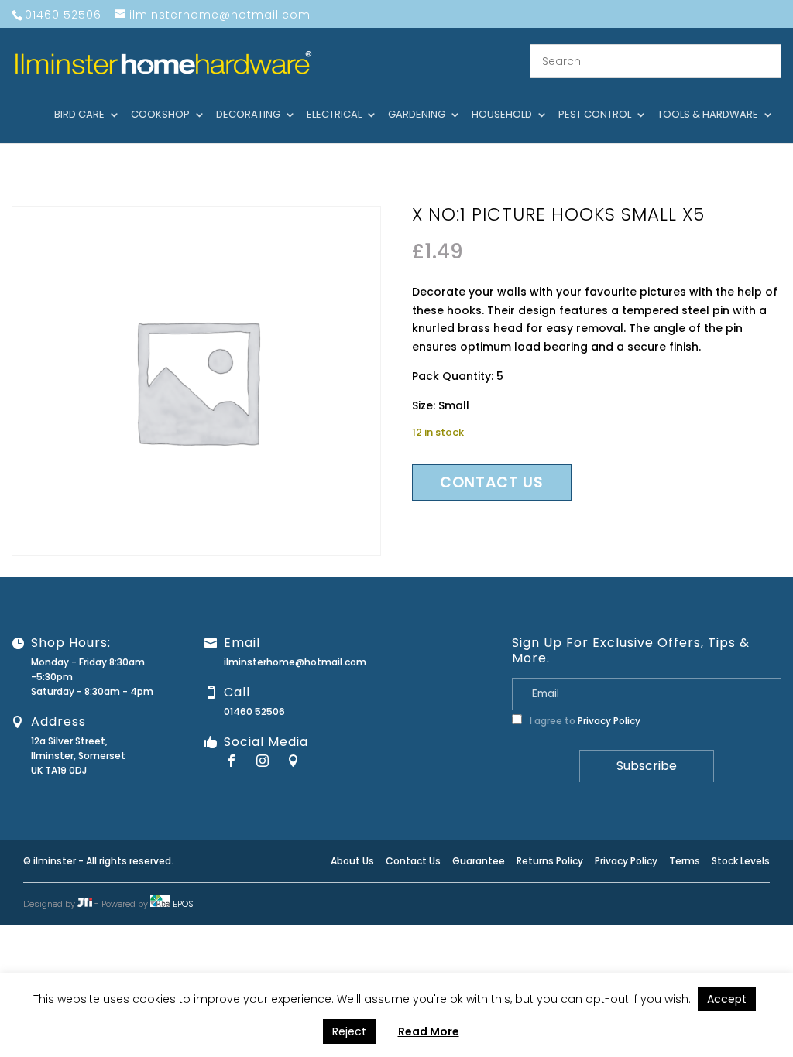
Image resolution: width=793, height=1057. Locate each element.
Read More (428, 1031)
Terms (684, 860)
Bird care (79, 115)
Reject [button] (349, 1031)
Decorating (248, 115)
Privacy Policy (609, 720)
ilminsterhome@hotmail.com (295, 662)
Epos (183, 904)
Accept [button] (727, 999)
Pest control (594, 115)
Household (502, 115)
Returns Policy (550, 860)
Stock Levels (741, 860)
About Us (352, 860)
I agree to (583, 720)
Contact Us (413, 860)
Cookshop (160, 115)
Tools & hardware (707, 115)
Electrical (334, 115)
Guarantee (478, 860)
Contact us (492, 482)
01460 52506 (254, 711)
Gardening (416, 115)
